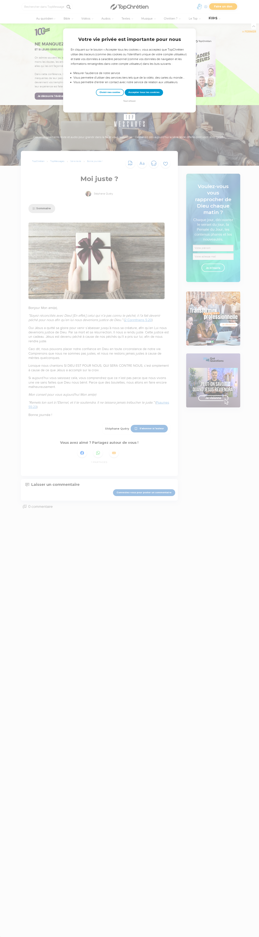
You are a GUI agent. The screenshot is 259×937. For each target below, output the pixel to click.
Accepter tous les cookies (143, 92)
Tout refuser (129, 101)
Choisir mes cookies (110, 92)
